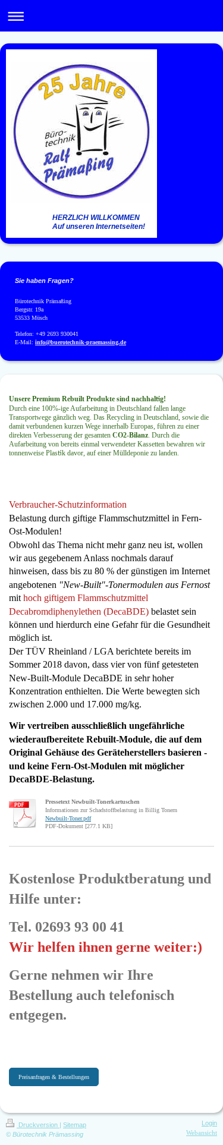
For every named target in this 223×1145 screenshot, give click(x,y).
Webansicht (201, 1132)
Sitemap (74, 1124)
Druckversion (38, 1124)
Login (209, 1123)
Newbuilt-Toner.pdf (68, 818)
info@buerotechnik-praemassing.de (80, 342)
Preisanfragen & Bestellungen (53, 1077)
